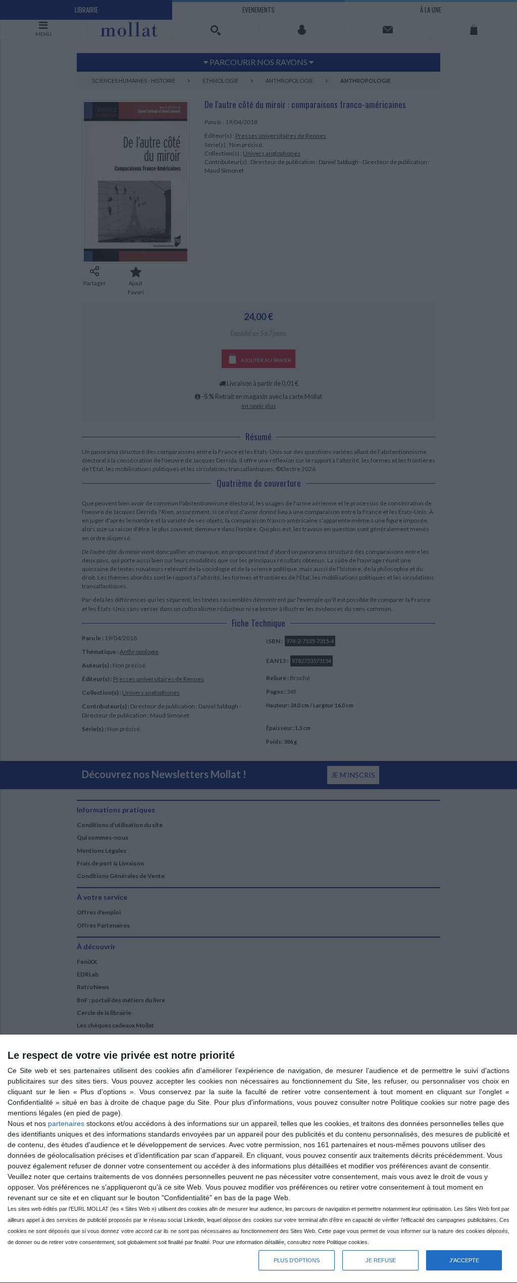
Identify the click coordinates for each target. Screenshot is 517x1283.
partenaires (66, 1123)
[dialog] (258, 1159)
